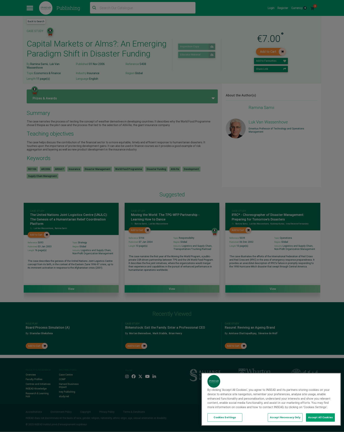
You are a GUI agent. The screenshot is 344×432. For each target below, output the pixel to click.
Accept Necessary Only (285, 417)
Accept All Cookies (320, 417)
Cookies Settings (225, 417)
